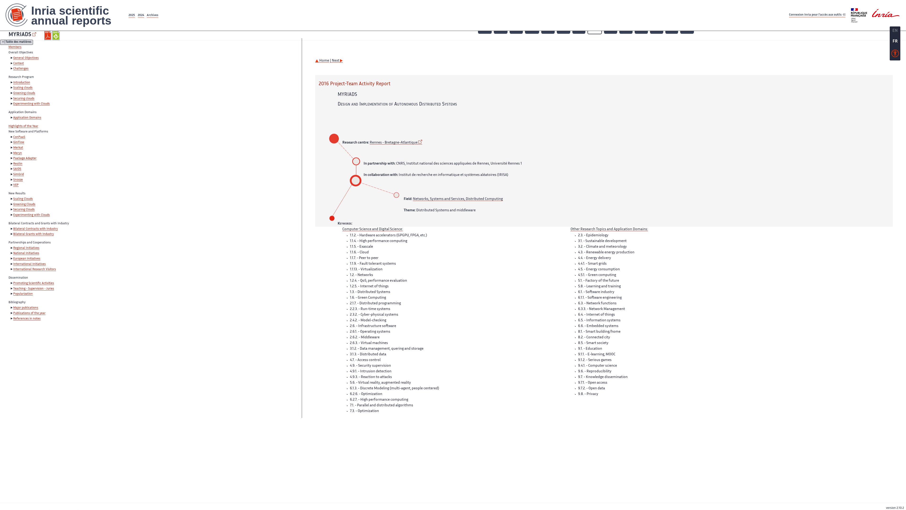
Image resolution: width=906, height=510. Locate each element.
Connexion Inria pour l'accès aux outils (815, 15)
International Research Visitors (34, 269)
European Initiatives (26, 258)
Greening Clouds (24, 204)
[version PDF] (48, 35)
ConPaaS (19, 137)
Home (324, 60)
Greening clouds (24, 93)
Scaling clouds (23, 87)
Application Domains (27, 117)
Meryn (17, 153)
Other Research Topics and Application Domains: (609, 229)
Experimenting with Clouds (31, 103)
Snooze (18, 179)
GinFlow (18, 142)
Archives (152, 15)
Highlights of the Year (23, 126)
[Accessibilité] (895, 54)
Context (18, 63)
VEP (16, 185)
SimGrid (18, 174)
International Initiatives (29, 264)
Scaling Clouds (23, 199)
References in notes (27, 318)
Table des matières (18, 42)
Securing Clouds (24, 209)
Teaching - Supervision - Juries (33, 288)
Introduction (21, 82)
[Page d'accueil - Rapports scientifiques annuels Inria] (64, 15)
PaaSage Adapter (25, 158)
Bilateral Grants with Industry (33, 234)
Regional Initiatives (26, 248)
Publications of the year (29, 313)
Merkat (18, 147)
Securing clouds (23, 98)
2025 (132, 15)
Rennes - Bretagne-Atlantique (394, 142)
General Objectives (26, 58)
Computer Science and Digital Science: (372, 229)
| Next (335, 60)
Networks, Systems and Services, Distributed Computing (458, 199)
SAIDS (17, 169)
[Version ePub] (56, 35)
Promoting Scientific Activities (33, 283)
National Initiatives (26, 253)
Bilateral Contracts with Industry (35, 229)
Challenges (21, 68)
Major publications (25, 307)
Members (14, 47)
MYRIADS (19, 34)
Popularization (23, 294)
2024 (141, 15)
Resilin (17, 163)
